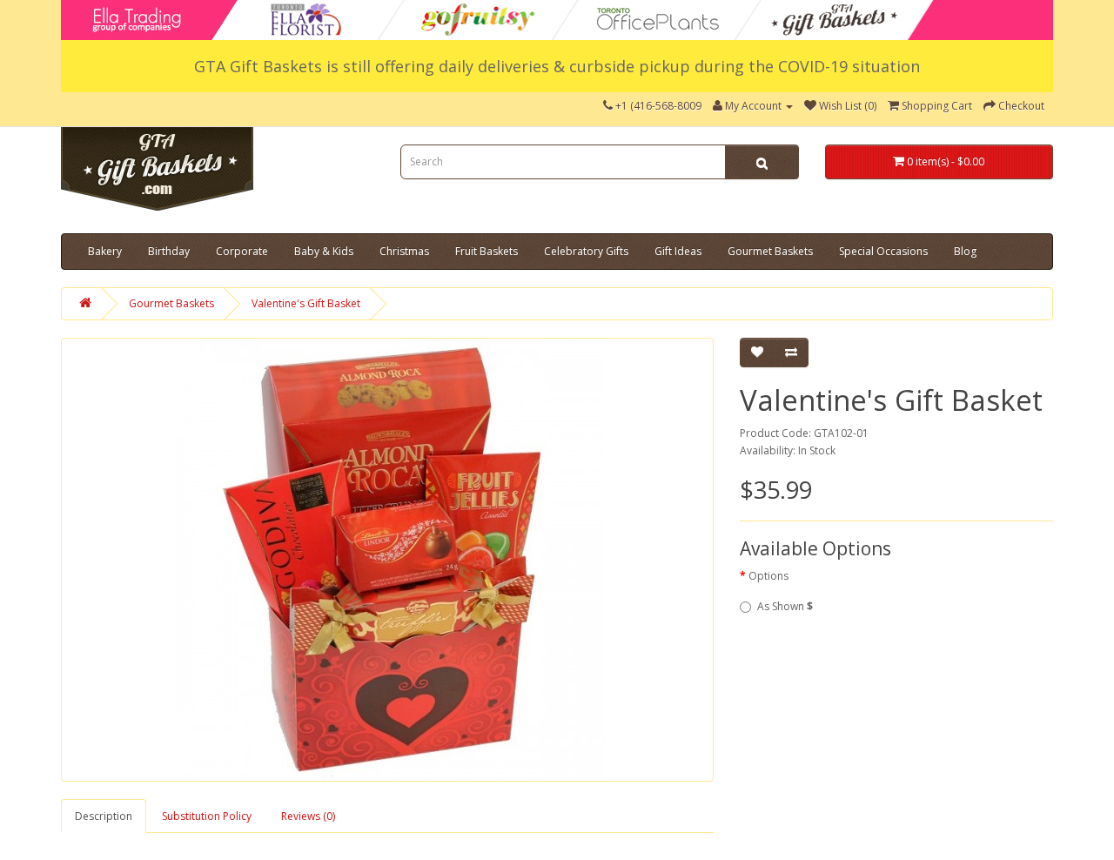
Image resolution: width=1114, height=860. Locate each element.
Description (103, 816)
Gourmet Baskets (770, 251)
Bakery (105, 251)
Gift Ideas (677, 251)
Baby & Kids (323, 251)
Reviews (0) (308, 816)
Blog (965, 251)
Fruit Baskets (486, 251)
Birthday (169, 251)
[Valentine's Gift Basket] (387, 560)
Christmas (404, 251)
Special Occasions (883, 251)
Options (768, 575)
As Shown (785, 606)
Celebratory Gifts (586, 251)
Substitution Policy (207, 816)
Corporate (242, 251)
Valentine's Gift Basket (306, 303)
